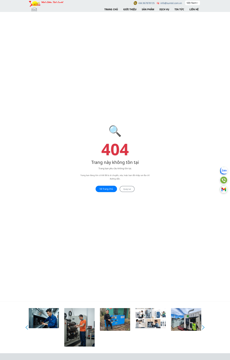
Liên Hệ (194, 9)
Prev (27, 327)
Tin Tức (179, 9)
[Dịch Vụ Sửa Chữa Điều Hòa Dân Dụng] (150, 317)
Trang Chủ (111, 9)
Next (203, 327)
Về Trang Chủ (106, 188)
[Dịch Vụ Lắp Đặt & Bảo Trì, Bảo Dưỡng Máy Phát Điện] (186, 319)
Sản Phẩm (148, 9)
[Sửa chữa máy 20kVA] (115, 319)
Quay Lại (127, 189)
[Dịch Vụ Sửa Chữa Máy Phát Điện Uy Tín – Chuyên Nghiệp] (79, 327)
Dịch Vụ (164, 9)
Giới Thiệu (129, 9)
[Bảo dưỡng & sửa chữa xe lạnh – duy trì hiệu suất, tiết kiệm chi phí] (44, 317)
